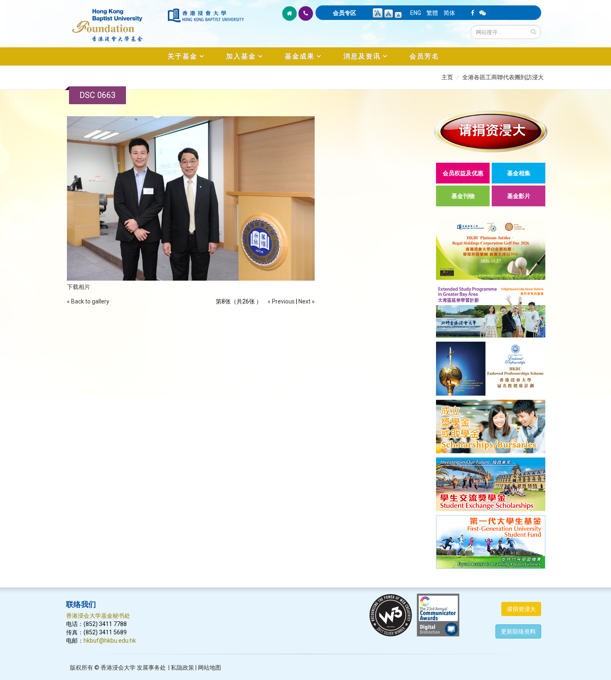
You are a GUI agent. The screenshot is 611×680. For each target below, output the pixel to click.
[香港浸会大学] (206, 15)
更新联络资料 (518, 631)
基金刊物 (463, 196)
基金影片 (518, 196)
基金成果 (300, 56)
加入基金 (241, 56)
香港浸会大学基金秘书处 (98, 615)
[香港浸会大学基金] (116, 21)
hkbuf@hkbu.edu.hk (110, 640)
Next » (306, 301)
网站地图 (209, 667)
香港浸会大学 (118, 667)
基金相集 (518, 173)
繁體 (432, 13)
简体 (449, 13)
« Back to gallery (88, 301)
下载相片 (78, 287)
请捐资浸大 (521, 609)
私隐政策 (182, 667)
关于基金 (182, 56)
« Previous (281, 301)
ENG (415, 13)
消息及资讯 (362, 56)
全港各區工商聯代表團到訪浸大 (503, 77)
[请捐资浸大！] (490, 131)
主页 (447, 77)
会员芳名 (424, 56)
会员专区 (344, 13)
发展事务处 (151, 667)
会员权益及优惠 (463, 173)
